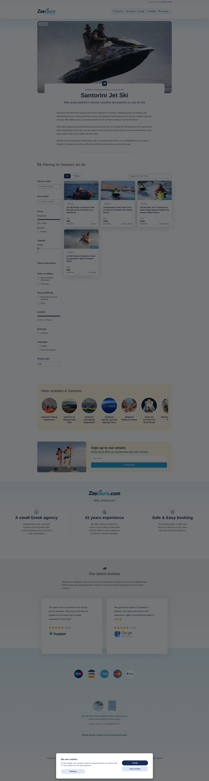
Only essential (135, 769)
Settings (73, 771)
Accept (135, 763)
